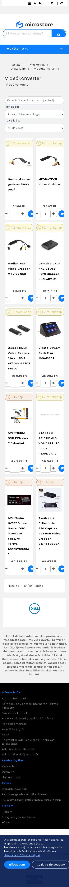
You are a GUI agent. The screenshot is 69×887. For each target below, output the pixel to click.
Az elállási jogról (13, 729)
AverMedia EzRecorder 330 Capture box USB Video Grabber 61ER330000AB (50, 533)
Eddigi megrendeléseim (18, 817)
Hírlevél (7, 822)
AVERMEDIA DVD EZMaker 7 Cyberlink (18, 438)
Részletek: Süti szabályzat (22, 855)
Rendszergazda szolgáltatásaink (24, 794)
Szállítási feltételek (15, 713)
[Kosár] (52, 3)
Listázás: (13, 120)
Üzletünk (8, 771)
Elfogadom (17, 864)
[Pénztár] (62, 3)
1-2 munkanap (20, 143)
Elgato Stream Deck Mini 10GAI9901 (50, 353)
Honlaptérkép (11, 777)
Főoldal (16, 64)
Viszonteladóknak (14, 788)
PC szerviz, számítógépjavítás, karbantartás (31, 799)
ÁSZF (5, 734)
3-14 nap (16, 397)
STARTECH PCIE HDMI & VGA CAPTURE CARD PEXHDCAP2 (49, 443)
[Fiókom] (41, 3)
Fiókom (7, 811)
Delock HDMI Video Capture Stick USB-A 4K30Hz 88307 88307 (19, 358)
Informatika (37, 64)
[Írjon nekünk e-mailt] (29, 3)
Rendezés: (13, 106)
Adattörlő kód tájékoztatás (20, 754)
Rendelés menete (14, 723)
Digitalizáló (18, 68)
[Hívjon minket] (34, 3)
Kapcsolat (9, 766)
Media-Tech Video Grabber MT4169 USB (19, 268)
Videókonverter (45, 68)
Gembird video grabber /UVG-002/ (19, 184)
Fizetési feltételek (14, 698)
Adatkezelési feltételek (18, 749)
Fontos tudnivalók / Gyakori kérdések (27, 718)
